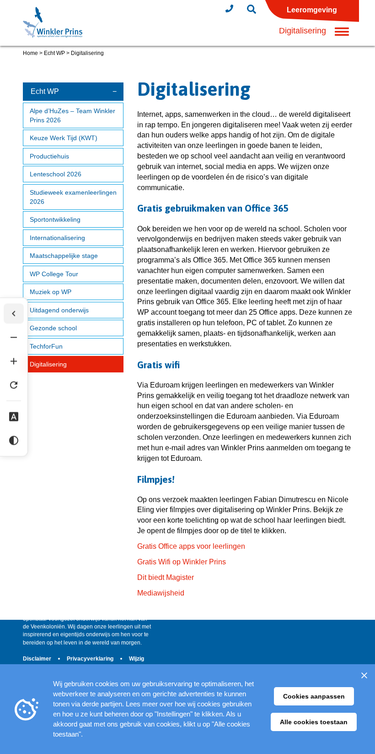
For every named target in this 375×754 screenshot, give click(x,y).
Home (30, 53)
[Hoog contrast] (14, 441)
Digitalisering (48, 364)
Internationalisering (57, 237)
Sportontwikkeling (55, 219)
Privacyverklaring (91, 659)
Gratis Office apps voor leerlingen (191, 546)
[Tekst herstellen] (14, 385)
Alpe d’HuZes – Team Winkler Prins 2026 (72, 115)
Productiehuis (49, 156)
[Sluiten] (364, 675)
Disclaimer (38, 659)
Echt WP (54, 53)
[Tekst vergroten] (14, 361)
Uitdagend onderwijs (59, 310)
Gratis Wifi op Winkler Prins (181, 562)
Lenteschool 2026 (55, 174)
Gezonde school (53, 328)
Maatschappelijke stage (64, 255)
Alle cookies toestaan (314, 722)
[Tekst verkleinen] (14, 338)
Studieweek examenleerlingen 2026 (73, 197)
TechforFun (46, 346)
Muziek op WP (50, 291)
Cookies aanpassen (314, 696)
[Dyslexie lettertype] (14, 417)
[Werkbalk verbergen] (14, 314)
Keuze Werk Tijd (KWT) (63, 138)
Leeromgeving (312, 10)
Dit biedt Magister (165, 577)
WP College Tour (54, 274)
